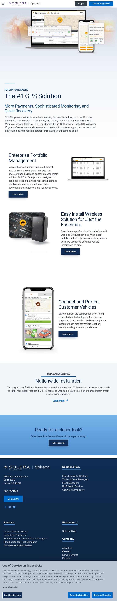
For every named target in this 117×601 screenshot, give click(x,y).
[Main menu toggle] (3, 4)
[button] (81, 3)
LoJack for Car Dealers (16, 531)
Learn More (18, 194)
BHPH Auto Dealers (72, 486)
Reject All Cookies (102, 595)
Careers (66, 551)
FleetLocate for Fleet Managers (20, 542)
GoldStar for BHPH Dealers (18, 545)
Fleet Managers (70, 483)
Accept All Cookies (79, 595)
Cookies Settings (12, 595)
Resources (68, 522)
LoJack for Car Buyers (15, 535)
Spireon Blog (69, 531)
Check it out (58, 442)
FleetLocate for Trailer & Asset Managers (25, 538)
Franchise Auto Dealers (74, 476)
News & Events (70, 555)
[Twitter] (14, 507)
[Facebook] (5, 507)
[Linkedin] (9, 507)
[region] (58, 581)
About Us (67, 548)
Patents (66, 558)
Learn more (59, 400)
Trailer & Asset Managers (75, 479)
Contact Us (13, 498)
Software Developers (73, 489)
